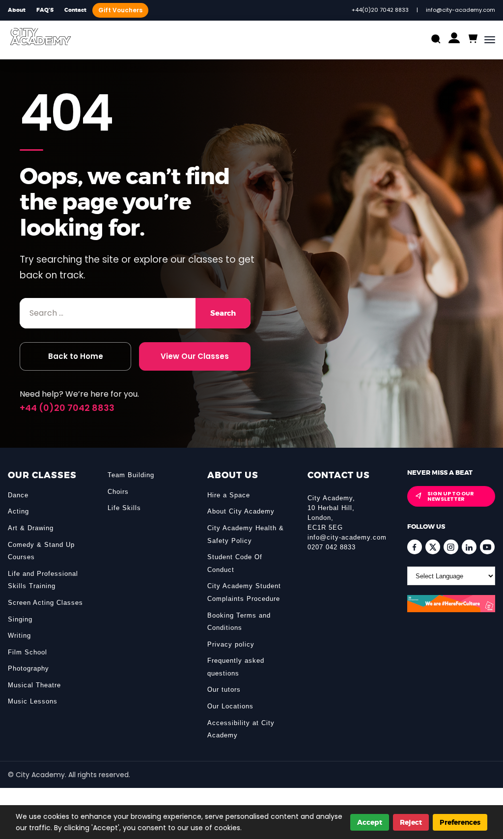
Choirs (118, 491)
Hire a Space (228, 495)
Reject (411, 822)
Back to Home (75, 356)
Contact (75, 10)
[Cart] (472, 39)
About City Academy (241, 511)
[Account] (454, 40)
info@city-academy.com (347, 537)
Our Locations (230, 706)
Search (223, 313)
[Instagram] (451, 547)
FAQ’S (45, 10)
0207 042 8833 (331, 547)
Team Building (131, 475)
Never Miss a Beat (440, 472)
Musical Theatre (34, 685)
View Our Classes (195, 356)
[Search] (436, 40)
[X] (432, 547)
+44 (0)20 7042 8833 (67, 408)
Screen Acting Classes (45, 602)
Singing (20, 619)
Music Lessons (32, 701)
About (17, 10)
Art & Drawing (31, 528)
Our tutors (224, 689)
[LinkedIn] (469, 547)
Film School (27, 652)
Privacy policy (230, 644)
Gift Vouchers (120, 10)
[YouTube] (487, 547)
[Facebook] (414, 547)
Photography (28, 668)
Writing (19, 635)
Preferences (460, 822)
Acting (18, 511)
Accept (369, 822)
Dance (18, 495)
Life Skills (124, 508)
